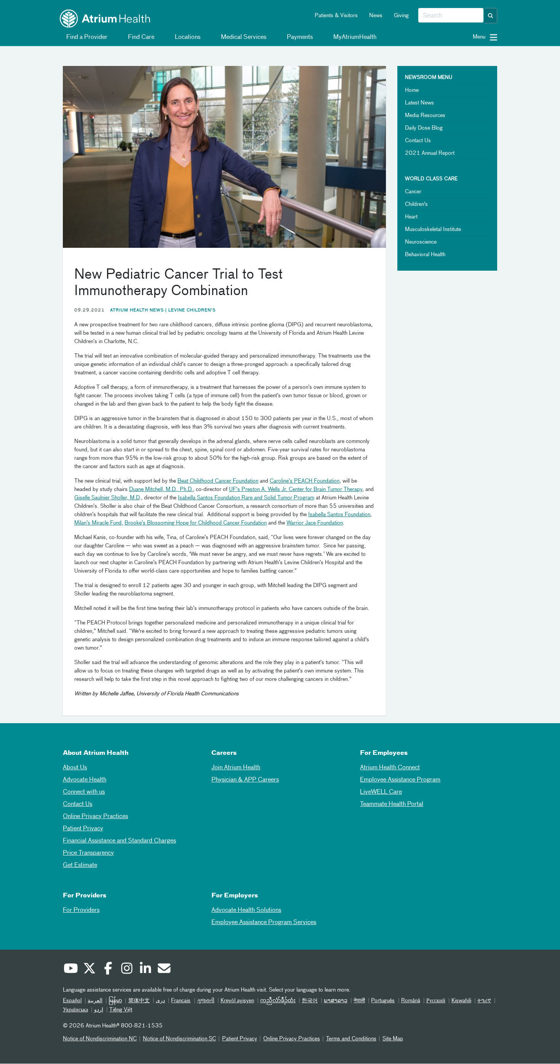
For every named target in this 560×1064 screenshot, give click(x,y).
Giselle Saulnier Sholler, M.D (106, 498)
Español (72, 1000)
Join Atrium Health (235, 768)
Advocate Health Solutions (246, 910)
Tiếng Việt (120, 1010)
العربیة (95, 1000)
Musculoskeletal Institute (433, 229)
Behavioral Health (425, 254)
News (375, 15)
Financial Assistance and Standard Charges (119, 841)
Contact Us (418, 140)
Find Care (140, 37)
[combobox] (450, 15)
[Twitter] (89, 969)
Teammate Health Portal (391, 804)
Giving (401, 15)
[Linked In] (145, 969)
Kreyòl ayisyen (237, 1000)
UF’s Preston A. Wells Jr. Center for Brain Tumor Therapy (295, 489)
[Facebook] (107, 969)
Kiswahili (461, 1000)
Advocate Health (84, 780)
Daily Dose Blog (424, 128)
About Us (75, 768)
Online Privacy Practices (95, 817)
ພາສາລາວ (335, 1000)
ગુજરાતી (205, 1000)
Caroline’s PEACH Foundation (304, 481)
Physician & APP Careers (245, 780)
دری (160, 1000)
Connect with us (84, 792)
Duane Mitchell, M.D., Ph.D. (161, 489)
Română (410, 1000)
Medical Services (242, 37)
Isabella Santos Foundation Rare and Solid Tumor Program (246, 498)
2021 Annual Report (429, 153)
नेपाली (359, 1000)
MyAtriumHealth (354, 37)
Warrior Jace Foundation (314, 523)
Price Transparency (88, 853)
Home (412, 90)
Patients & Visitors (336, 15)
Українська (75, 1010)
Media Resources (425, 115)
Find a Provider (86, 37)
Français (180, 1000)
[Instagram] (126, 969)
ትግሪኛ (484, 1000)
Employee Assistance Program (400, 780)
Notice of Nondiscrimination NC (100, 1039)
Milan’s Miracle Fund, (98, 523)
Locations (186, 37)
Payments (299, 37)
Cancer (413, 191)
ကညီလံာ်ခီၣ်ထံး (278, 1000)
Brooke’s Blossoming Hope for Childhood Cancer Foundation (196, 523)
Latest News (419, 103)
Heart (411, 217)
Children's (416, 204)
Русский (435, 1000)
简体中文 (139, 1000)
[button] (490, 15)
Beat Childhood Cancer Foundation (218, 481)
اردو (98, 1010)
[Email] (163, 969)
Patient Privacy (83, 829)
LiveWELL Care (381, 792)
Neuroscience (421, 242)
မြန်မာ (115, 1000)
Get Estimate (80, 865)
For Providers (81, 910)
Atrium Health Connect (390, 768)
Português (383, 1000)
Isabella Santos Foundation (339, 514)
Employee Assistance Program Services (263, 923)
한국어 (310, 1000)
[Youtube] (70, 969)
